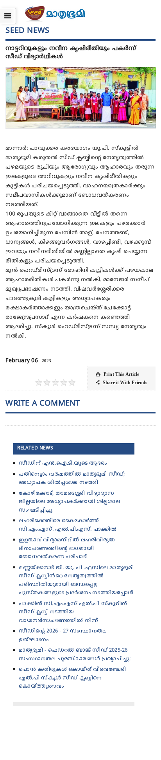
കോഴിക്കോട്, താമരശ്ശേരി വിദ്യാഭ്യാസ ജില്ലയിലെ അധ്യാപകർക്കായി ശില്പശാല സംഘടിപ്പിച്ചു (69, 502)
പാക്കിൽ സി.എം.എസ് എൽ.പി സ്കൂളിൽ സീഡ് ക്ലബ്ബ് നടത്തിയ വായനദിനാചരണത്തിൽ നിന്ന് (73, 612)
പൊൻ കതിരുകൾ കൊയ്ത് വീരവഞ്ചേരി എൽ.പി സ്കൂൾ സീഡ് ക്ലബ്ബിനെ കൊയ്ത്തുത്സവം (72, 678)
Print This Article (117, 374)
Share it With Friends (122, 382)
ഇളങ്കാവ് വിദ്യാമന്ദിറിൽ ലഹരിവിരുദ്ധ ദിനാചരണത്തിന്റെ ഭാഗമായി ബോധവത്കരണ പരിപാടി (66, 548)
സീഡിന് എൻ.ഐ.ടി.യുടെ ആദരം (62, 463)
